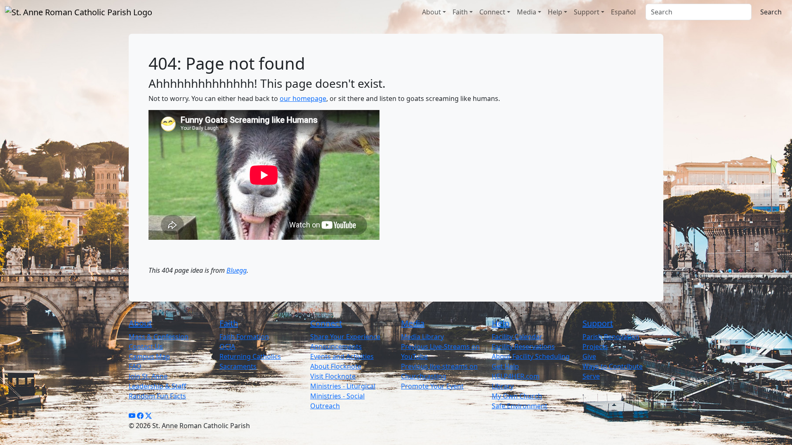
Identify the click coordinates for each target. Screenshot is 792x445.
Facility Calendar (517, 336)
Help (555, 11)
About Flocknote (335, 366)
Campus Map (149, 356)
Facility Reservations (523, 346)
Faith (460, 11)
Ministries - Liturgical (342, 386)
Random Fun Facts (157, 395)
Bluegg (236, 270)
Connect (492, 11)
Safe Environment (519, 405)
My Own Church (517, 395)
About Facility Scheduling (531, 356)
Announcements (336, 346)
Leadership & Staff (157, 386)
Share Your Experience (345, 336)
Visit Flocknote (333, 376)
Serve (591, 376)
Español (623, 11)
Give (589, 356)
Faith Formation (244, 336)
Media (526, 11)
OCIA (227, 346)
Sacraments (238, 366)
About (431, 11)
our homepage (303, 98)
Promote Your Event (432, 386)
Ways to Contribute (612, 366)
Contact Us (146, 346)
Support (586, 11)
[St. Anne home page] (78, 12)
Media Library (422, 336)
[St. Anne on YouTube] (132, 415)
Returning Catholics (250, 356)
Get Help (505, 366)
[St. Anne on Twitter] (148, 415)
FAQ (135, 366)
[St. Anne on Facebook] (140, 415)
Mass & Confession (159, 336)
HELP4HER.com (516, 376)
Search (771, 11)
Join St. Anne (148, 376)
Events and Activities (342, 356)
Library (503, 386)
